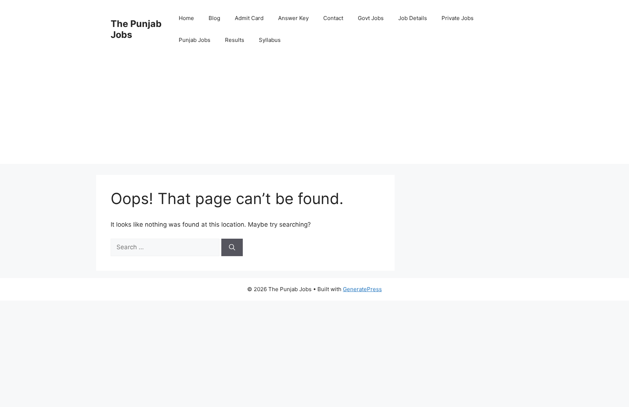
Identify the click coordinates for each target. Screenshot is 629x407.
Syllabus (270, 39)
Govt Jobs (371, 18)
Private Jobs (458, 18)
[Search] (232, 247)
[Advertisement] (314, 113)
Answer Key (293, 18)
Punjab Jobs (194, 39)
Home (186, 18)
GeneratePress (362, 289)
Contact (333, 18)
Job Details (412, 18)
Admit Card (249, 18)
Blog (214, 18)
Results (234, 39)
